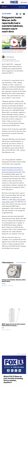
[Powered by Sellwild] (24, 354)
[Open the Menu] (2, 2)
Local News (6, 13)
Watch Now (23, 2)
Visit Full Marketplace (21, 262)
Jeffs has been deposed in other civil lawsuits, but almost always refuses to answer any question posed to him (12, 170)
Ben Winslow (10, 57)
